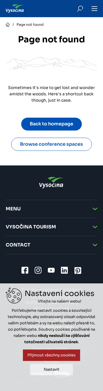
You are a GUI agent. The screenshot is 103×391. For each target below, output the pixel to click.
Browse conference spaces (51, 144)
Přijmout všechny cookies (51, 355)
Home (8, 25)
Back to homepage (51, 124)
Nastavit (52, 369)
